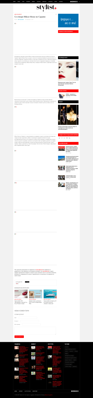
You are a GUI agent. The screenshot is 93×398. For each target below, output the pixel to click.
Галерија (50, 1)
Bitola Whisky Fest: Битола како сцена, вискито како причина (40, 348)
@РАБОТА (44, 1)
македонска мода (69, 355)
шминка (75, 366)
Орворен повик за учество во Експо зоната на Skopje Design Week (35, 302)
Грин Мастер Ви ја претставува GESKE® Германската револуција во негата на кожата (23, 379)
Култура (39, 1)
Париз (66, 351)
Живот (33, 1)
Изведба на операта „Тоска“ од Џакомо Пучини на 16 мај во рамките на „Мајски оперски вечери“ (57, 383)
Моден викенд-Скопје (70, 349)
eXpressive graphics (49, 394)
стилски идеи (68, 364)
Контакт (61, 1)
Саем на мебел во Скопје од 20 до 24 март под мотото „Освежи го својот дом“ (50, 302)
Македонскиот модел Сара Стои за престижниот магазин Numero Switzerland (67, 84)
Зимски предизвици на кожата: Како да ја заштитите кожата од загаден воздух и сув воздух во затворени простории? (23, 362)
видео (66, 353)
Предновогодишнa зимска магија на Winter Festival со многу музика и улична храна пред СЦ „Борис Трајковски (40, 360)
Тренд (76, 351)
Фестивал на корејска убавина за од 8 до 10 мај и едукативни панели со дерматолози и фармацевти (23, 349)
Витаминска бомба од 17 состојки (40, 353)
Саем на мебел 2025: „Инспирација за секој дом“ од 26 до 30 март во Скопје (21, 302)
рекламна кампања (69, 362)
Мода (19, 1)
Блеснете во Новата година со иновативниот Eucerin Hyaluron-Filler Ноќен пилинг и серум (23, 371)
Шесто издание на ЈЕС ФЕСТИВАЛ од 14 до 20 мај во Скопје (57, 377)
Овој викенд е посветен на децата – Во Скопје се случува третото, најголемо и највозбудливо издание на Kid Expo (40, 375)
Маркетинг (35, 391)
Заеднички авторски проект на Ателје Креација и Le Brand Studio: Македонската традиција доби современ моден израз (72, 159)
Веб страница (17, 324)
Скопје (71, 351)
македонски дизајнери (70, 357)
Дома (14, 1)
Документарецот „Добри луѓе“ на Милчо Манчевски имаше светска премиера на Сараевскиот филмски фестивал (72, 149)
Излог (56, 1)
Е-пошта (16, 321)
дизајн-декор (18, 14)
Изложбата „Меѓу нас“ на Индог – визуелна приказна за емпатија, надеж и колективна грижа (57, 370)
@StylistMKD (21, 19)
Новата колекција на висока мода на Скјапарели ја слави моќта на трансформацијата (67, 128)
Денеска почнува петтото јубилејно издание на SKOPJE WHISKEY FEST (40, 368)
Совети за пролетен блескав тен (23, 355)
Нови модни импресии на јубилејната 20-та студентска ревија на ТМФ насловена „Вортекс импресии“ (72, 169)
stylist (17, 19)
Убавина (28, 1)
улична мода (68, 366)
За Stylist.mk (28, 391)
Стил (23, 1)
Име (16, 317)
